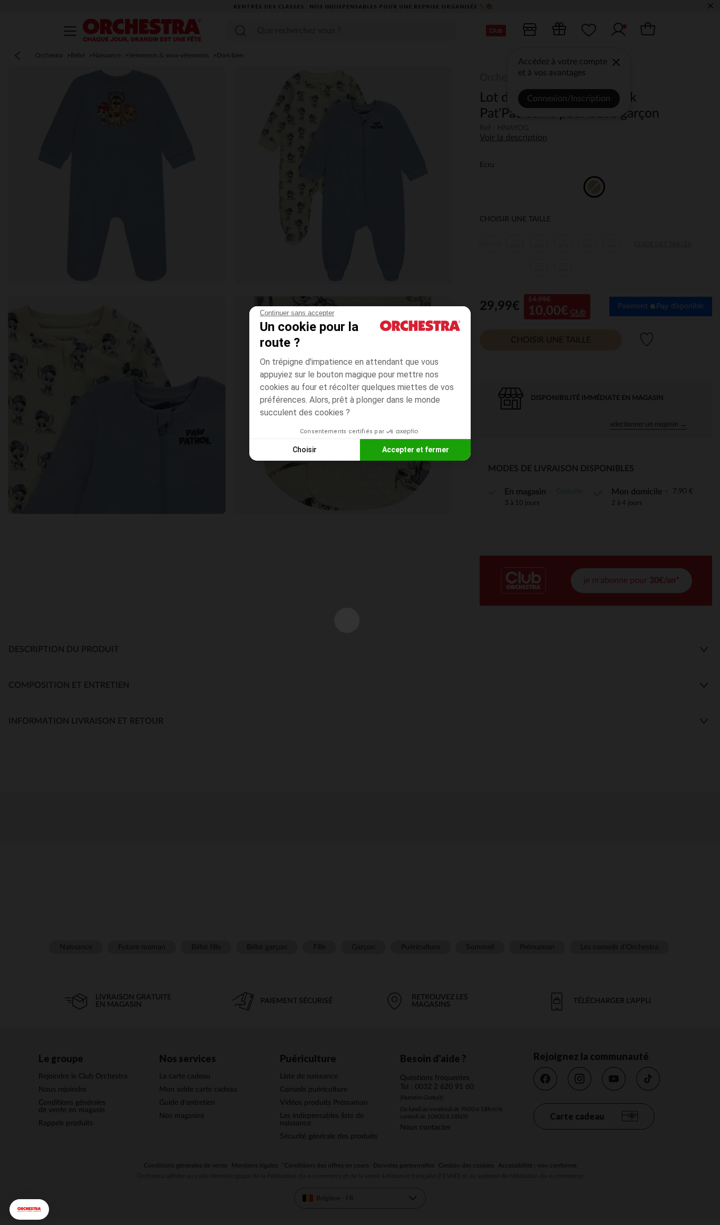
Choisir (305, 449)
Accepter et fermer (415, 449)
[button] (29, 1209)
